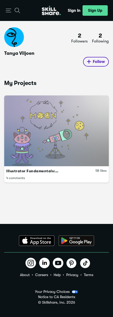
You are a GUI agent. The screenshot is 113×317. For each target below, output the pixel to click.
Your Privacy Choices (52, 291)
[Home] (51, 10)
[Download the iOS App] (36, 240)
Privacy (72, 275)
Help (57, 275)
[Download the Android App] (76, 240)
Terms (88, 275)
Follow (99, 61)
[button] (8, 10)
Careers (41, 275)
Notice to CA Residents (56, 297)
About (25, 275)
